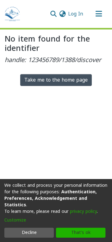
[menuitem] (62, 14)
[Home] (12, 14)
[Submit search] (53, 14)
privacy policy (83, 211)
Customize (15, 220)
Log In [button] (76, 14)
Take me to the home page (56, 80)
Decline (29, 232)
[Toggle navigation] (98, 14)
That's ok (81, 232)
